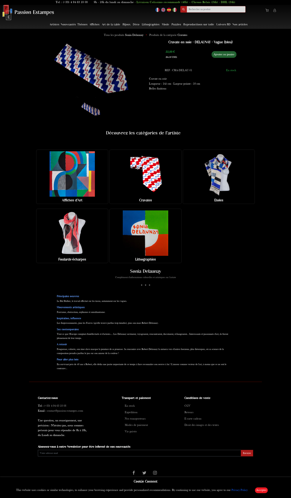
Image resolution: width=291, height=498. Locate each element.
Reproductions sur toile (198, 24)
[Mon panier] (268, 10)
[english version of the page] (163, 9)
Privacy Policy (239, 490)
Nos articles (240, 24)
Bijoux (126, 24)
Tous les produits (123, 35)
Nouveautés (68, 24)
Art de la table (111, 24)
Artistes (54, 24)
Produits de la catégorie (168, 35)
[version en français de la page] (157, 9)
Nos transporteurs (135, 418)
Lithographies (150, 24)
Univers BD (223, 24)
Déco (136, 24)
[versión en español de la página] (169, 9)
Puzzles (176, 24)
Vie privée (131, 431)
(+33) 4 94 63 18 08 (75, 2)
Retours (189, 412)
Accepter (261, 490)
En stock (130, 406)
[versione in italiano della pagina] (175, 9)
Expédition (131, 412)
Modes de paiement (136, 425)
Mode (165, 24)
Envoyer (247, 453)
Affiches (94, 24)
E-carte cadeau (192, 418)
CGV (187, 406)
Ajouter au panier (224, 54)
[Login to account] (274, 10)
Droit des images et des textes (201, 425)
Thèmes (82, 24)
